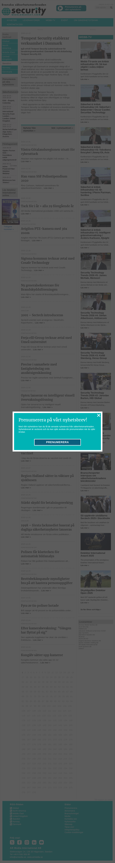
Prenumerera (57, 442)
